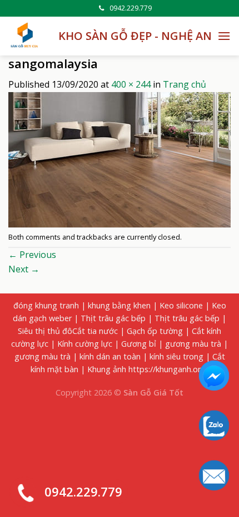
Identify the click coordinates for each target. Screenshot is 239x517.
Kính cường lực (84, 343)
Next (23, 269)
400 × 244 (131, 84)
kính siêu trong (176, 356)
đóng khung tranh (46, 305)
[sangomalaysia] (119, 159)
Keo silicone (181, 305)
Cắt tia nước (95, 331)
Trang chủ (184, 84)
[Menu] (224, 35)
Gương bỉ (138, 343)
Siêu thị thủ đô (45, 331)
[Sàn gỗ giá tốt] (25, 36)
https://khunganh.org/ (168, 369)
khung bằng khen (119, 305)
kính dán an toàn (110, 356)
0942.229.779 (130, 8)
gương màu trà (193, 343)
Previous (32, 255)
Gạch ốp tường (155, 331)
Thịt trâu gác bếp (113, 318)
